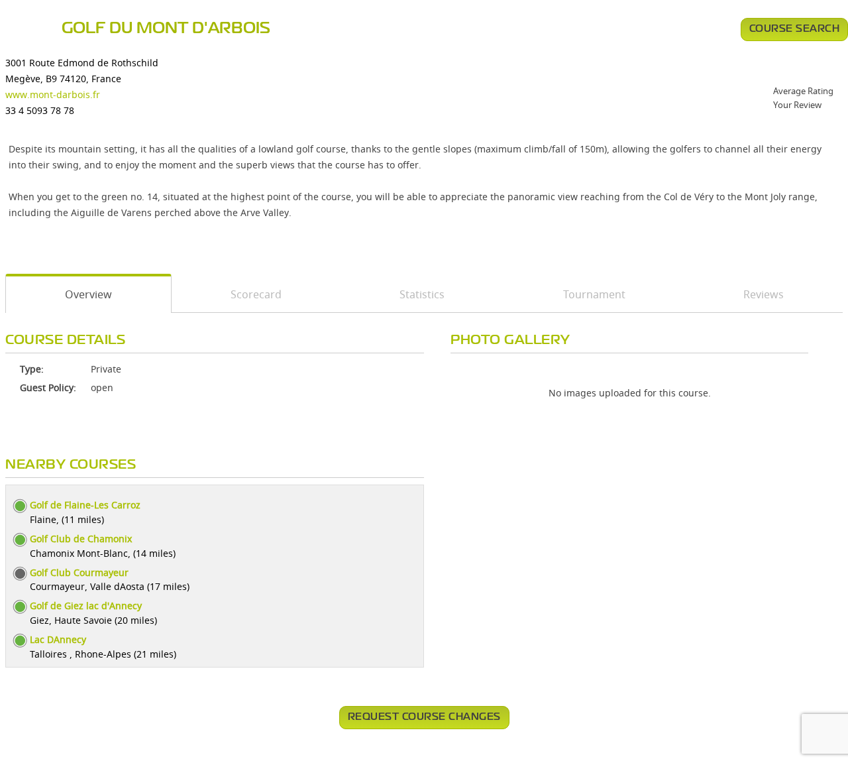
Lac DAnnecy (58, 639)
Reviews (763, 294)
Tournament (594, 294)
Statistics (422, 294)
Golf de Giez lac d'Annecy (86, 605)
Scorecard (256, 294)
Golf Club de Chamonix (81, 538)
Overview (88, 294)
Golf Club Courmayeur (79, 572)
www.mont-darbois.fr (52, 94)
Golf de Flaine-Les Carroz (85, 505)
